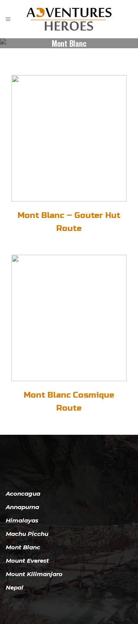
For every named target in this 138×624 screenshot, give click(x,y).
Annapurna (22, 507)
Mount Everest (27, 560)
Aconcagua (23, 493)
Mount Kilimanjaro (34, 574)
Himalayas (22, 520)
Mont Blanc (23, 547)
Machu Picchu (27, 533)
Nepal (14, 587)
